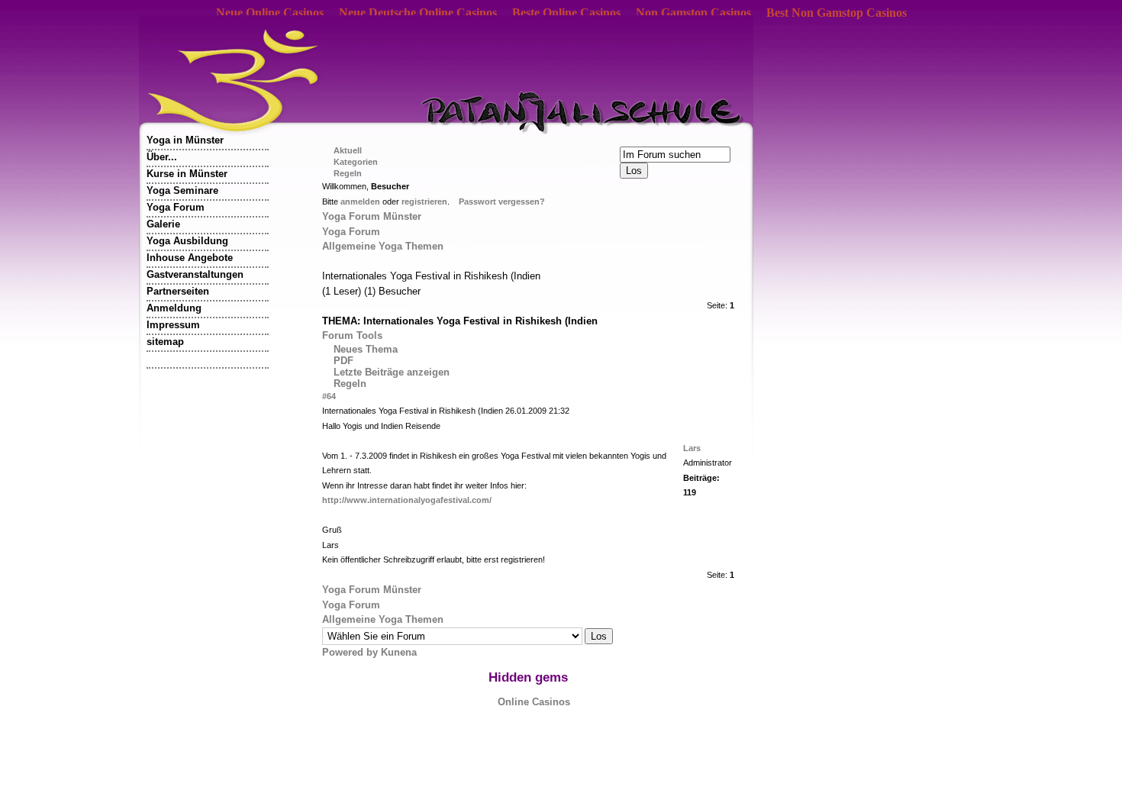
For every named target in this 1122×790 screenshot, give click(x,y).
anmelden (360, 201)
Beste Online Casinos (566, 12)
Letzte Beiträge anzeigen (392, 372)
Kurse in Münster (187, 173)
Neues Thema (366, 349)
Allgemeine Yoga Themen (382, 246)
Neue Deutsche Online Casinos (418, 12)
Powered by (351, 652)
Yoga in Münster (185, 140)
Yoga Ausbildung (187, 241)
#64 (329, 396)
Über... (162, 157)
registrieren (424, 201)
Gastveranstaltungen (195, 274)
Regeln (350, 383)
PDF (343, 360)
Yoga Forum (176, 207)
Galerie (163, 224)
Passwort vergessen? (502, 201)
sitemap (165, 341)
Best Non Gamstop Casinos (836, 12)
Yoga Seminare (182, 190)
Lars (692, 448)
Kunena (399, 652)
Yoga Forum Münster (371, 216)
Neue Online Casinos (270, 12)
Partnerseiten (178, 291)
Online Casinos (534, 702)
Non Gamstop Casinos (693, 12)
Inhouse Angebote (190, 257)
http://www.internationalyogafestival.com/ (407, 500)
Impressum (173, 325)
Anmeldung (174, 308)
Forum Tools (352, 335)
